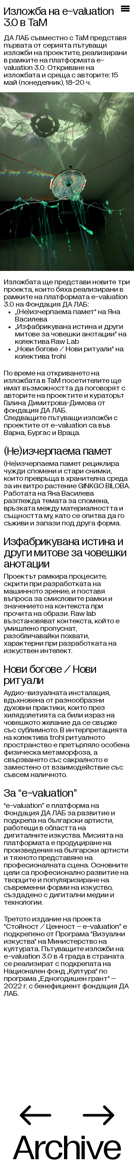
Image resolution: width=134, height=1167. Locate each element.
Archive (67, 1148)
